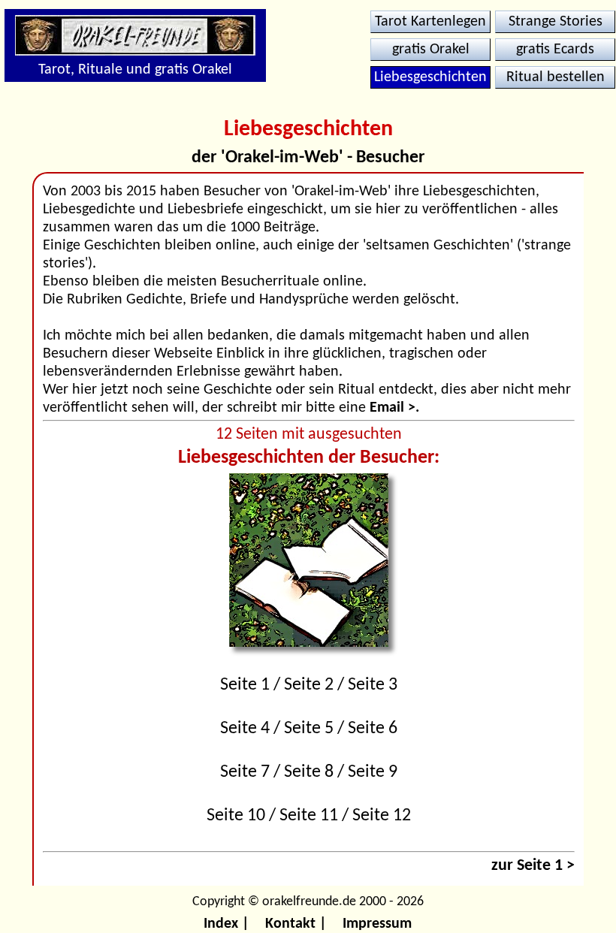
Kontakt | (296, 923)
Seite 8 (309, 772)
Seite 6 (372, 729)
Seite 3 (372, 685)
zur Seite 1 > (533, 865)
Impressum (377, 923)
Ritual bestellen (555, 77)
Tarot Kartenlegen (430, 21)
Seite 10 (236, 816)
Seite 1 (245, 685)
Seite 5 (309, 729)
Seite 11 (308, 816)
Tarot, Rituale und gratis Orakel (135, 69)
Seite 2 (309, 685)
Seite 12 (381, 816)
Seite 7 (245, 772)
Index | (226, 923)
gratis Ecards (555, 49)
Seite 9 (372, 772)
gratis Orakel (431, 49)
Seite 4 (245, 729)
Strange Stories (555, 21)
